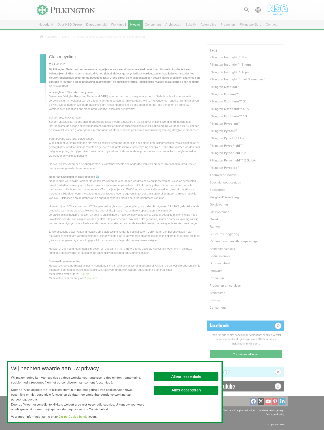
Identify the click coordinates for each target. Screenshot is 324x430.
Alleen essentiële (186, 376)
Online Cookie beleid (73, 416)
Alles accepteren (186, 390)
